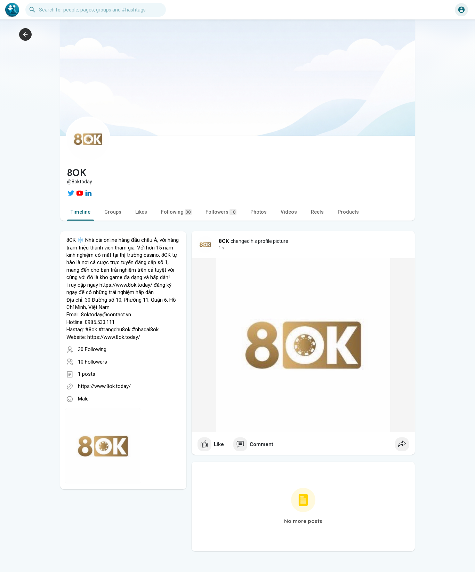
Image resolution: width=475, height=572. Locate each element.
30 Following (92, 349)
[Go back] (25, 34)
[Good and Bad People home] (12, 10)
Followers (220, 212)
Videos (289, 212)
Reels (317, 212)
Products (348, 212)
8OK (224, 241)
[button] (461, 9)
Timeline (80, 212)
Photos (258, 212)
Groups (112, 212)
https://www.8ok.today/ (104, 386)
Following (176, 212)
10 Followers (92, 362)
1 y (221, 247)
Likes (141, 212)
